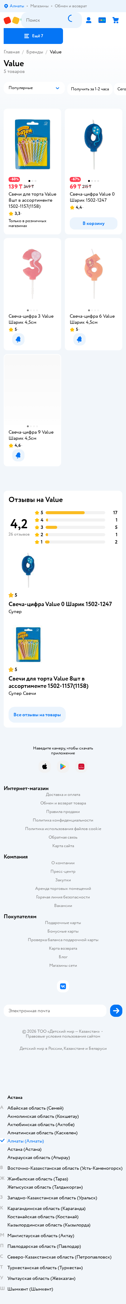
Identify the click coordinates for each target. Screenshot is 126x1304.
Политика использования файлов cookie (63, 828)
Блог (63, 956)
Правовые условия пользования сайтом (63, 1036)
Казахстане (74, 1048)
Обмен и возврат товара (63, 803)
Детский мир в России (41, 1048)
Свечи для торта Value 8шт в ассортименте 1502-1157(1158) (48, 682)
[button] (33, 36)
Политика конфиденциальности (63, 820)
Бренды (34, 52)
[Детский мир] (12, 20)
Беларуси (98, 1048)
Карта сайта (63, 845)
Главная (12, 52)
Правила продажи (63, 811)
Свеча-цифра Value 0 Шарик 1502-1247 (60, 604)
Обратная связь (63, 837)
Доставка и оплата (63, 794)
